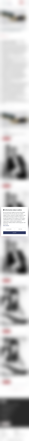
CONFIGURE (8, 229)
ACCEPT (14, 232)
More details (6, 225)
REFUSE (20, 229)
